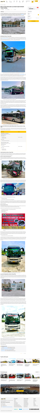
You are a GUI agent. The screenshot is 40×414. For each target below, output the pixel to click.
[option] (4, 362)
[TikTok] (35, 409)
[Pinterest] (37, 409)
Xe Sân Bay (23, 1)
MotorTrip (3, 9)
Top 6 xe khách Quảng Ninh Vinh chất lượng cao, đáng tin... (12, 381)
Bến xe (16, 1)
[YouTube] (29, 409)
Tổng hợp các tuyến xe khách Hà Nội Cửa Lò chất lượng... (4, 365)
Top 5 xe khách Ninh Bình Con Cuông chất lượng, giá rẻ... (28, 381)
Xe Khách (7, 1)
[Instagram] (31, 409)
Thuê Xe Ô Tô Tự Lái (28, 1)
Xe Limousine (11, 1)
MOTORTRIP (2, 1)
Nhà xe (14, 1)
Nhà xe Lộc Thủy (3, 350)
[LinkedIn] (38, 409)
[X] (32, 409)
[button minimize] (25, 11)
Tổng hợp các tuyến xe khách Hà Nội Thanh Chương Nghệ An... (27, 365)
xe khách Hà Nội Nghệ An (22, 74)
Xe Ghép (19, 1)
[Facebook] (34, 409)
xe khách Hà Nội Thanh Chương (5, 38)
